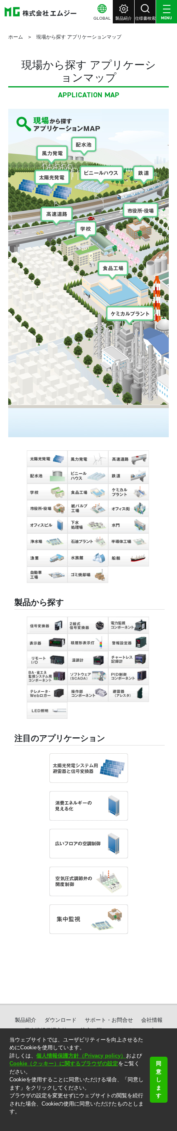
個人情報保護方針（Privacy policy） (81, 1056)
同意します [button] (158, 1079)
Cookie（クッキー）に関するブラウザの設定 (63, 1063)
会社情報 (152, 1020)
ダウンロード (60, 1020)
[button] (10, 1122)
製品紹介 (25, 1020)
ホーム (15, 37)
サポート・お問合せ (109, 1020)
